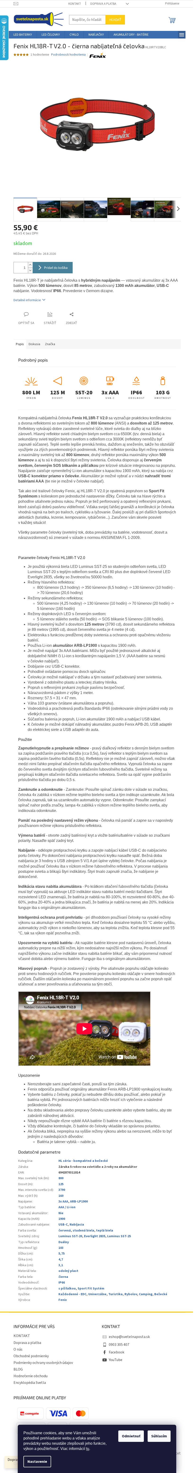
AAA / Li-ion (66, 1207)
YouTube (115, 1359)
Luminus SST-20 (70, 1236)
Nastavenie (37, 1461)
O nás (17, 1349)
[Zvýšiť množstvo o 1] (30, 265)
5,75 (61, 1253)
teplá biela (104, 1230)
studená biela (83, 1230)
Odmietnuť (131, 1436)
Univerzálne (97, 1294)
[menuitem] (23, 35)
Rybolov (130, 1294)
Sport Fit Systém (91, 1288)
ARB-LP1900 (79, 1201)
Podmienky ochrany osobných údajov (43, 1362)
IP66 (61, 1282)
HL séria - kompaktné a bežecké (83, 1161)
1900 (61, 1219)
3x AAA (63, 1201)
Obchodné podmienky (31, 1356)
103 (60, 1248)
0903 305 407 (119, 1344)
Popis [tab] (20, 344)
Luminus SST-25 (119, 1236)
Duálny (63, 1242)
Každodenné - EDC (72, 1294)
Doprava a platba (103, 4)
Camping (145, 1294)
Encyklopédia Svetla (29, 1382)
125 (60, 1184)
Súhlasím (159, 1436)
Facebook (116, 1352)
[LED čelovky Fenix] (97, 55)
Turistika (115, 1294)
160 (60, 1195)
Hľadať (115, 20)
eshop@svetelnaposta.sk (129, 1336)
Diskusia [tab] (34, 344)
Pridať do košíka (56, 268)
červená (64, 1230)
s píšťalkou (67, 1288)
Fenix (62, 1300)
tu (87, 1449)
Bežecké (160, 1294)
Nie (60, 1213)
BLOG (18, 1369)
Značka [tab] (50, 344)
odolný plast (68, 1271)
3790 (61, 1190)
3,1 (60, 1265)
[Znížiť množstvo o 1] (30, 270)
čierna (63, 1277)
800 (60, 1178)
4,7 (60, 1259)
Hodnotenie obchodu (30, 1376)
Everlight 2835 (94, 1236)
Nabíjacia (77, 1224)
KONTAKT (74, 4)
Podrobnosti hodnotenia (68, 55)
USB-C (63, 1224)
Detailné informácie (27, 300)
